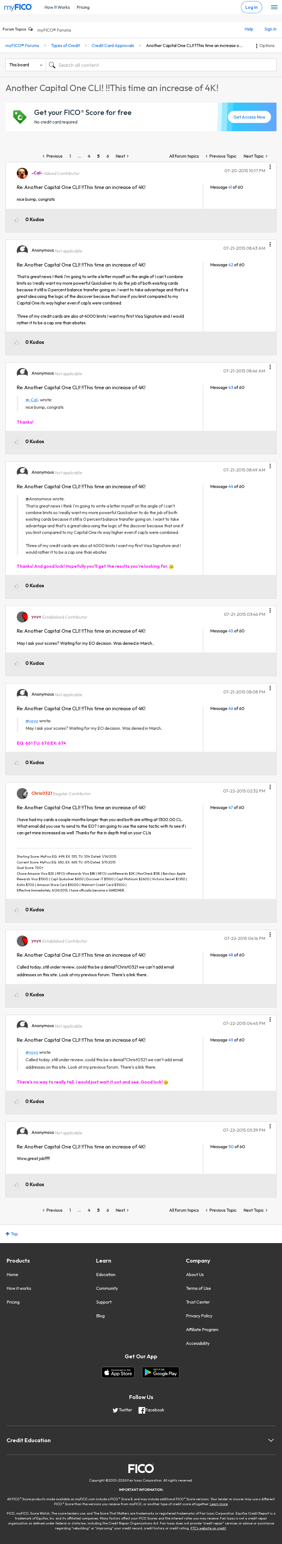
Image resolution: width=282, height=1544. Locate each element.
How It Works (57, 7)
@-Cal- (32, 399)
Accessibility (198, 1343)
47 (230, 807)
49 (230, 1040)
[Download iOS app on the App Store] (118, 1372)
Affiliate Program (202, 1329)
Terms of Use (198, 1288)
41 (230, 187)
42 (230, 264)
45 (230, 630)
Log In (251, 7)
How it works (19, 1288)
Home (12, 1274)
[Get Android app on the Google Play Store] (160, 1372)
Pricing (83, 7)
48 (230, 955)
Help (249, 29)
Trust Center (198, 1302)
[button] (270, 164)
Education (105, 1274)
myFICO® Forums (54, 30)
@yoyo (32, 720)
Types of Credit (65, 45)
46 (230, 708)
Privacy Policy (199, 1315)
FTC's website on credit (208, 1528)
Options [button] (267, 45)
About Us (195, 1274)
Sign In (270, 29)
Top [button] (14, 1233)
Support (104, 1302)
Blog (100, 1315)
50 (231, 1146)
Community (107, 1288)
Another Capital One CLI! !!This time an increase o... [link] (194, 45)
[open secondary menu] (274, 7)
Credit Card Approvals (113, 45)
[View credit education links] (271, 1440)
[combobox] (161, 65)
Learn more (219, 1504)
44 (230, 486)
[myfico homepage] (18, 6)
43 (230, 387)
